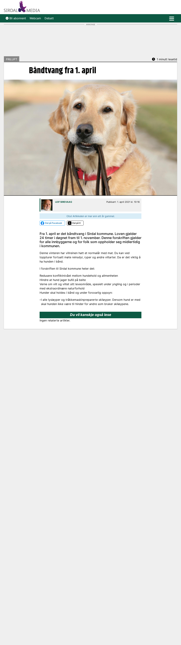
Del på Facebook (53, 223)
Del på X (76, 223)
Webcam (35, 18)
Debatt (49, 18)
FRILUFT (11, 59)
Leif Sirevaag (63, 202)
